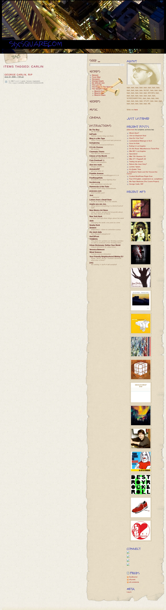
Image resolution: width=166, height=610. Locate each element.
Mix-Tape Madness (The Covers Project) (144, 181)
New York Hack (95, 216)
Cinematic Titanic (96, 152)
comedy (21, 83)
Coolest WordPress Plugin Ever (141, 176)
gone (23, 81)
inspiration (36, 81)
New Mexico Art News (98, 210)
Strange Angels (98, 81)
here (136, 110)
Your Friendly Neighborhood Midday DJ (106, 256)
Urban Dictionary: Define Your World (104, 245)
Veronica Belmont (97, 250)
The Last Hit (96, 85)
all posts (132, 579)
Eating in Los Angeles (137, 146)
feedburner (133, 577)
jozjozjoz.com (95, 191)
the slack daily (95, 232)
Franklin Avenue (96, 173)
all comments (134, 582)
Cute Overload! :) (96, 160)
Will (12, 81)
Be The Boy (94, 130)
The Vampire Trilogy (100, 89)
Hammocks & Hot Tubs (99, 187)
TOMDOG (93, 239)
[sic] (91, 263)
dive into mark (95, 165)
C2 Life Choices (96, 147)
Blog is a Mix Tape (97, 138)
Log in (129, 592)
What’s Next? (134, 133)
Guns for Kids (134, 143)
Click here (131, 130)
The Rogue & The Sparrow (102, 87)
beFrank (92, 134)
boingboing (94, 143)
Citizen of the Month (98, 156)
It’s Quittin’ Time (135, 169)
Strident (92, 228)
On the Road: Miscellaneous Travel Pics (144, 148)
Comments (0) (38, 83)
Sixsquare (96, 79)
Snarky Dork (94, 225)
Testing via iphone (136, 161)
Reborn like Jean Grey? (138, 164)
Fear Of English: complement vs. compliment (145, 179)
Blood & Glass (100, 95)
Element (95, 75)
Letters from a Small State (100, 200)
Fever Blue (96, 77)
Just (91, 195)
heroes (29, 81)
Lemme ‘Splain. (135, 167)
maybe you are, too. (97, 204)
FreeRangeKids (96, 178)
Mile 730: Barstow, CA (137, 156)
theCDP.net (94, 236)
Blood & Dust (99, 91)
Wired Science (95, 252)
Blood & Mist (99, 93)
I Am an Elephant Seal (137, 136)
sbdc (91, 221)
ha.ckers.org (94, 182)
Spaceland (133, 154)
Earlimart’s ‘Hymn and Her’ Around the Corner (142, 173)
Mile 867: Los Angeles (137, 151)
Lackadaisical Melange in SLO (140, 141)
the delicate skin (98, 83)
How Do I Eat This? (136, 138)
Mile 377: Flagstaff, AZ (137, 159)
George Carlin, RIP (18, 74)
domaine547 (94, 169)
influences (28, 83)
